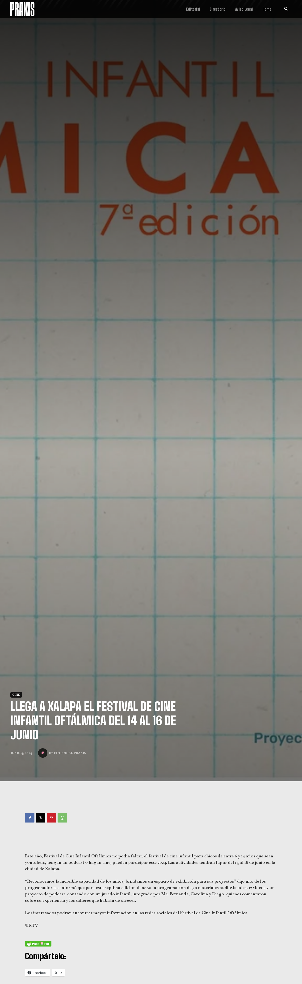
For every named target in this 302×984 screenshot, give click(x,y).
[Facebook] (29, 823)
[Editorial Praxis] (43, 759)
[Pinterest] (51, 823)
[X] (40, 823)
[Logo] (22, 9)
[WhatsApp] (62, 823)
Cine (16, 701)
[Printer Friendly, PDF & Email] (38, 949)
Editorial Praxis (70, 759)
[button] (286, 9)
